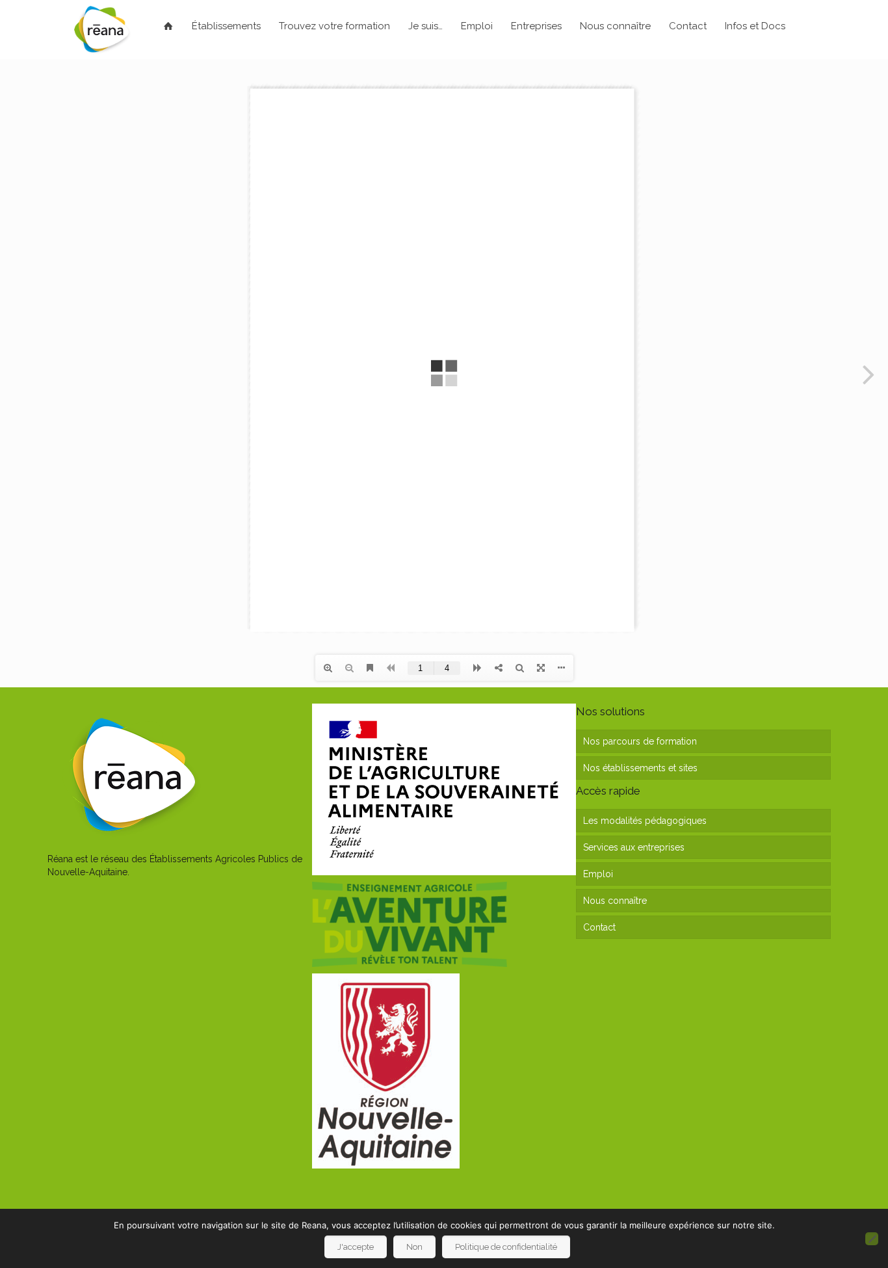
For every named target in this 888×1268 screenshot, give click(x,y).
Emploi (598, 874)
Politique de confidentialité (506, 1247)
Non (414, 1247)
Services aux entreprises (634, 847)
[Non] (871, 1238)
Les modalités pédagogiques (645, 820)
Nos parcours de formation (640, 741)
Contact (599, 927)
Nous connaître (615, 900)
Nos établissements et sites (640, 768)
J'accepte (355, 1247)
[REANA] (101, 29)
